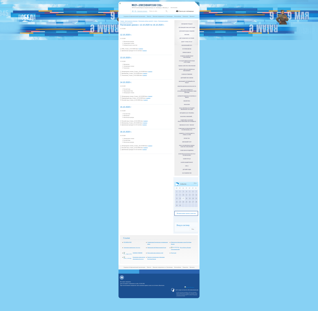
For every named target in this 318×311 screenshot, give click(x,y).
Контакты (192, 16)
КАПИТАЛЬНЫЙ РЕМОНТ (187, 162)
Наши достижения (187, 74)
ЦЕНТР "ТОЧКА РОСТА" (186, 41)
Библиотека (187, 101)
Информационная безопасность (187, 86)
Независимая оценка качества (186, 213)
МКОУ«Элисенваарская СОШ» (147, 5)
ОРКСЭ (186, 166)
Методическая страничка (187, 113)
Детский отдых (187, 169)
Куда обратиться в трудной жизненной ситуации (186, 109)
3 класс (155, 21)
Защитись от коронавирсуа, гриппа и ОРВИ (187, 134)
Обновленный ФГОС (186, 45)
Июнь (195, 183)
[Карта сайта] (135, 11)
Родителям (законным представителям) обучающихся (187, 121)
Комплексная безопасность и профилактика (186, 154)
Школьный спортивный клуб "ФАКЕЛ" (187, 82)
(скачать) (141, 48)
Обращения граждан (186, 24)
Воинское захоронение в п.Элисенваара (163, 16)
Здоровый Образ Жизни (187, 77)
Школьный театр (186, 141)
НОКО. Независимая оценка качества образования (187, 146)
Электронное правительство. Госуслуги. (132, 247)
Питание (186, 34)
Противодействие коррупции (187, 27)
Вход (193, 229)
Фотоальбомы (177, 16)
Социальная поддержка (187, 150)
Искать (166, 11)
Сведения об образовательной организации (134, 16)
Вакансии (187, 104)
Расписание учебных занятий (146, 21)
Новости (149, 16)
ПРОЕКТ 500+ (187, 138)
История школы (186, 48)
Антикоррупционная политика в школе (186, 96)
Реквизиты (185, 16)
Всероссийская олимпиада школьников (187, 70)
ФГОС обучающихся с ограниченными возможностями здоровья (186, 91)
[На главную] (133, 11)
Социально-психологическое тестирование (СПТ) (186, 129)
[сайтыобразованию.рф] (197, 4)
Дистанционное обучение (131, 21)
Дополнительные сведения (186, 31)
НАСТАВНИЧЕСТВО (187, 173)
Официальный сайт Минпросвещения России (156, 247)
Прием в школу (187, 52)
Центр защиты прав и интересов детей (155, 252)
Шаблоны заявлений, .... (186, 116)
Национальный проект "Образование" (186, 56)
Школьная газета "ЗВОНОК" (187, 125)
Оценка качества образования (186, 65)
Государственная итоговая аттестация (187, 61)
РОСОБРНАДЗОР (128, 242)
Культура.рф (173, 252)
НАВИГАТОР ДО (187, 158)
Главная (122, 21)
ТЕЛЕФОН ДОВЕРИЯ (137, 252)
